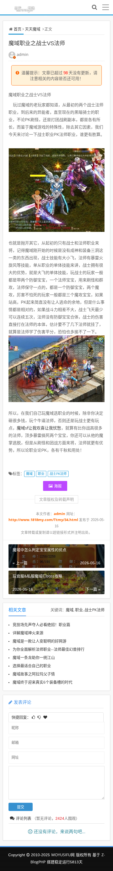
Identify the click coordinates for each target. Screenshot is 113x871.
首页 (17, 29)
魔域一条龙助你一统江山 (34, 657)
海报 (58, 485)
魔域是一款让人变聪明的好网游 (39, 641)
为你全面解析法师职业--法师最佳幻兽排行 (48, 649)
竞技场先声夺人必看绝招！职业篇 (41, 624)
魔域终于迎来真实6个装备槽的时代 (42, 682)
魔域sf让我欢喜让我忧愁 (39, 428)
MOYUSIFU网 (63, 854)
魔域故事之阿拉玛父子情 (34, 673)
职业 (41, 473)
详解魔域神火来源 (28, 632)
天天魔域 (32, 29)
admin (23, 54)
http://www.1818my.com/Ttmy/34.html (44, 519)
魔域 (29, 473)
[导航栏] (105, 6)
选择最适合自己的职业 (32, 665)
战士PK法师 (58, 473)
